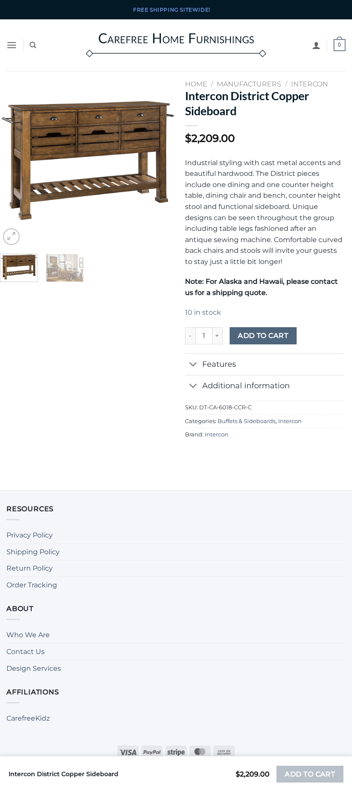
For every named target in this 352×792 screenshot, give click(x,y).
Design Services (33, 668)
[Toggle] (193, 365)
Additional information (246, 385)
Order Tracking (31, 585)
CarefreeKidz (28, 718)
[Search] (33, 45)
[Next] (162, 159)
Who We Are (28, 635)
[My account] (316, 45)
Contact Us (25, 652)
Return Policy (29, 568)
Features (219, 363)
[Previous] (14, 159)
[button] (11, 44)
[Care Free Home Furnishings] (176, 45)
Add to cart (263, 336)
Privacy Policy (29, 535)
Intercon (290, 421)
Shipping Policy (33, 552)
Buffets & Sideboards (247, 421)
